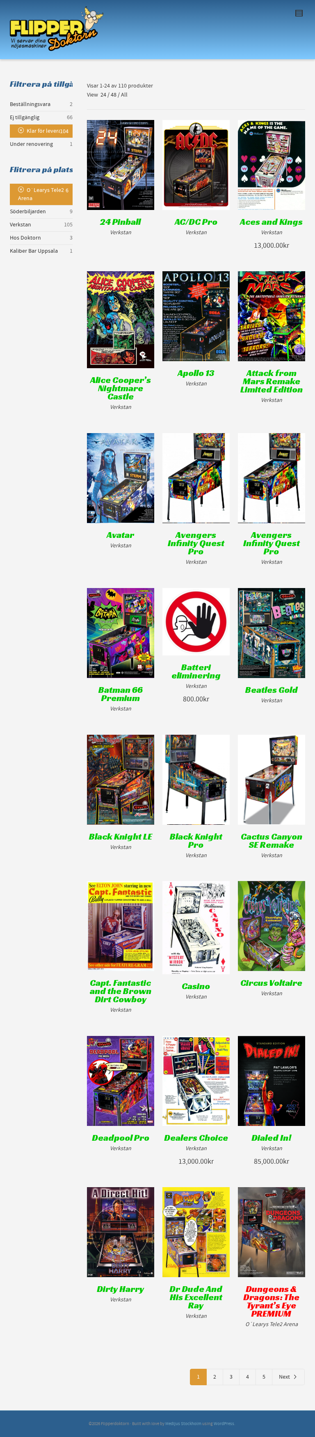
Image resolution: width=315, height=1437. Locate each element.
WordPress (224, 1424)
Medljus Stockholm (183, 1424)
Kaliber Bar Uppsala (34, 251)
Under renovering (31, 144)
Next (284, 1377)
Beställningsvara (30, 104)
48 (113, 95)
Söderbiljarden (28, 211)
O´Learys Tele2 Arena (41, 194)
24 (103, 95)
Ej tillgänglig (24, 117)
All (124, 95)
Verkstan (20, 224)
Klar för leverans (47, 131)
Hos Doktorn (25, 238)
